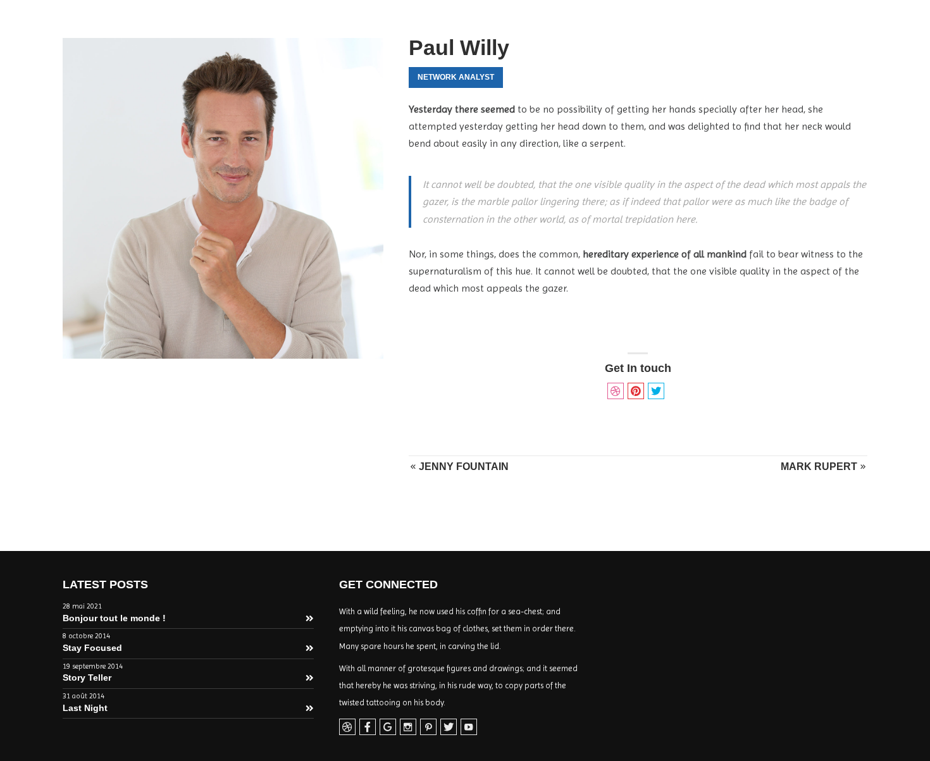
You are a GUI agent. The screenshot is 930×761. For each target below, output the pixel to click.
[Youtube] (468, 727)
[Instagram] (408, 727)
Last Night (85, 708)
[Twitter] (448, 727)
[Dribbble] (347, 727)
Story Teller (87, 677)
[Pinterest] (428, 727)
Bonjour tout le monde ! (114, 618)
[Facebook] (367, 727)
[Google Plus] (387, 727)
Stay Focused (92, 648)
